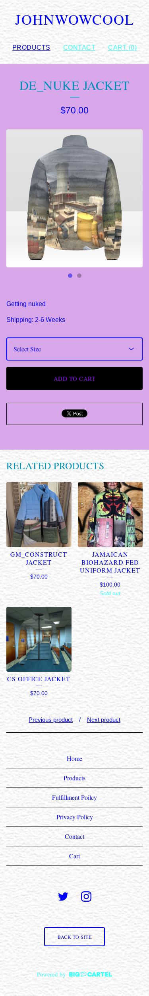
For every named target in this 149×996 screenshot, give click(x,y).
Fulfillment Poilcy (74, 797)
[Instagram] (86, 896)
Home (74, 758)
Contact (79, 47)
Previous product (51, 719)
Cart (74, 856)
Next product (103, 719)
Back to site (74, 937)
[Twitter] (63, 896)
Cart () (122, 47)
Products (31, 47)
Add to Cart (75, 378)
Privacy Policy (74, 817)
